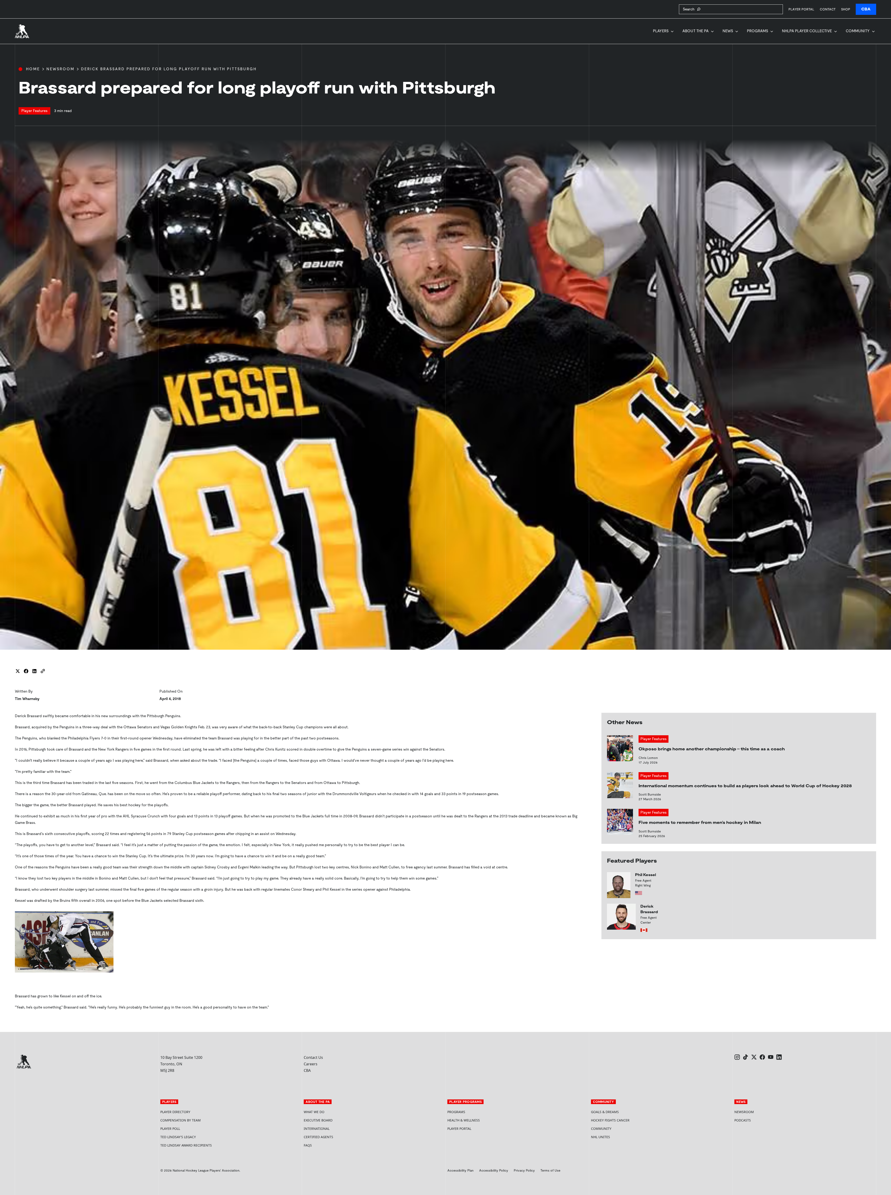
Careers (310, 1064)
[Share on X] (17, 671)
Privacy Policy (524, 1170)
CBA (866, 9)
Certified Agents (318, 1137)
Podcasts (742, 1120)
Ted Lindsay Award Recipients (186, 1145)
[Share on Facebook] (26, 671)
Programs (757, 31)
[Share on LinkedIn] (34, 671)
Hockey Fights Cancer (610, 1120)
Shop (845, 9)
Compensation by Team (180, 1120)
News (728, 31)
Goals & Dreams (605, 1112)
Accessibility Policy (493, 1170)
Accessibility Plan (460, 1170)
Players (660, 31)
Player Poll (170, 1128)
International (316, 1128)
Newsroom (60, 69)
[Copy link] (42, 671)
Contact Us (313, 1057)
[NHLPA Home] (22, 31)
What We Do (314, 1112)
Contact (828, 9)
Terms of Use (550, 1170)
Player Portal (801, 9)
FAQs (308, 1145)
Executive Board (318, 1120)
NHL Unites (618, 1137)
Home (33, 69)
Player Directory (175, 1112)
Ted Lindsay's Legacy (178, 1137)
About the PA (695, 31)
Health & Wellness (463, 1120)
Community (858, 31)
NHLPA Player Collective (807, 31)
